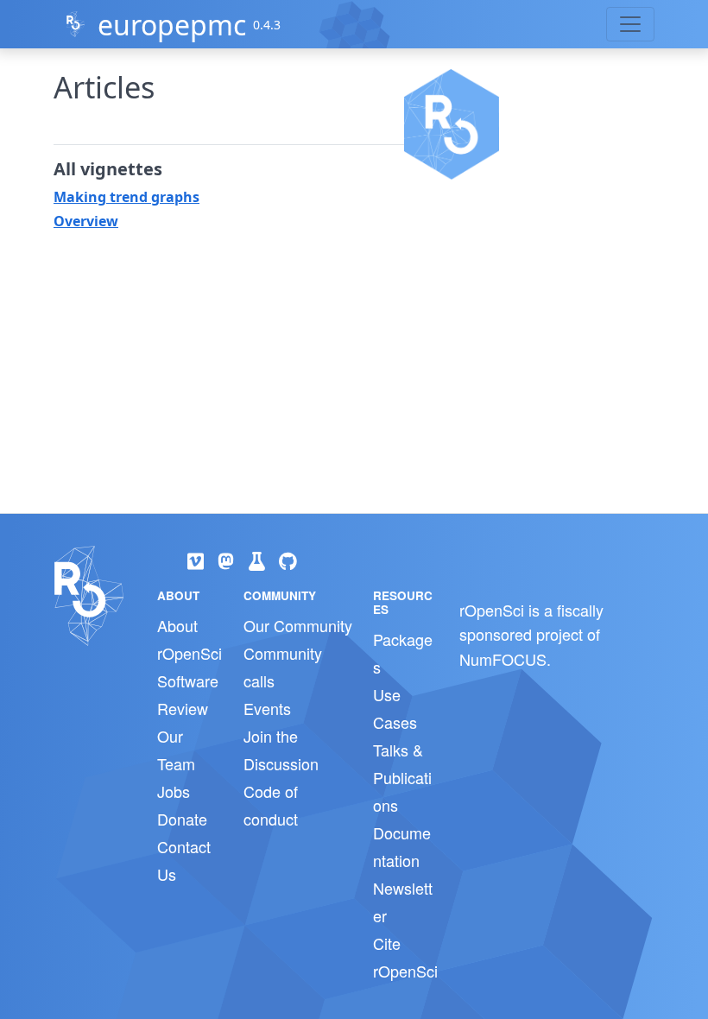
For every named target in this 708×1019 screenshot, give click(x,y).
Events (267, 708)
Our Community (297, 625)
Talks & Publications (402, 777)
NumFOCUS (503, 659)
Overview (86, 221)
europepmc (172, 24)
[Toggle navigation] (630, 24)
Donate (182, 818)
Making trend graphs (126, 196)
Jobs (173, 791)
